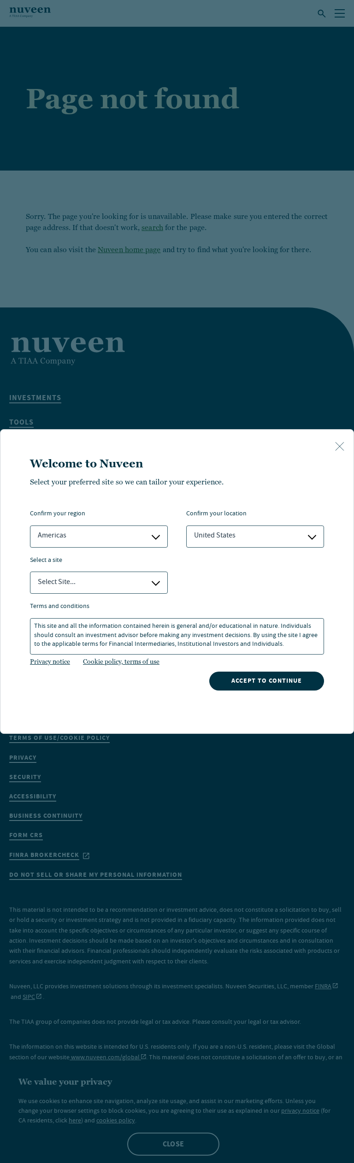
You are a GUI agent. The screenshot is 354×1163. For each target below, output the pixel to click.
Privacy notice (50, 661)
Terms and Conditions (59, 607)
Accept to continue (266, 680)
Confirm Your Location (216, 514)
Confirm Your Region (57, 514)
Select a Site (46, 561)
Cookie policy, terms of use (121, 661)
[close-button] (339, 447)
